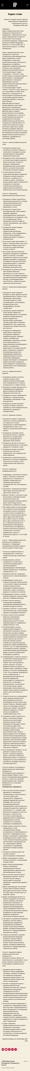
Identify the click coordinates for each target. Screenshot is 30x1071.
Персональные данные (8, 1068)
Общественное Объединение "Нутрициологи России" (10, 1063)
